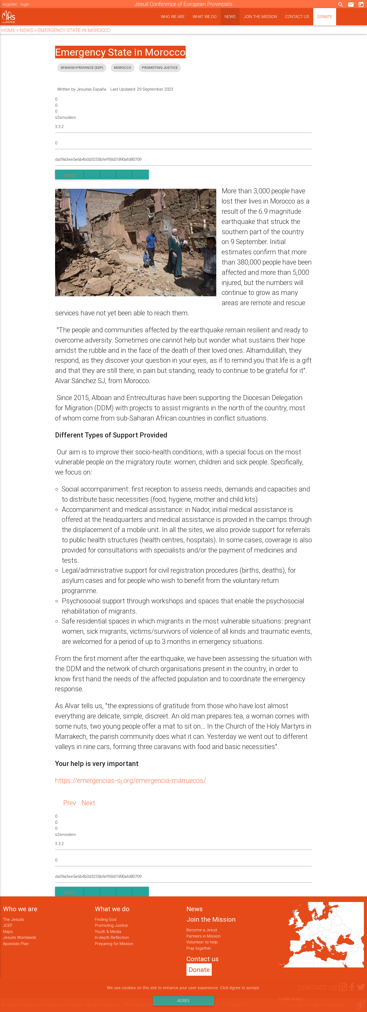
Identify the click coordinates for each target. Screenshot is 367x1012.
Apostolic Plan (15, 943)
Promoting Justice (111, 925)
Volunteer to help (202, 942)
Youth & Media (108, 931)
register (10, 4)
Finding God (105, 919)
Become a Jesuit (201, 929)
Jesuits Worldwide (19, 937)
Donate (324, 16)
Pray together (198, 948)
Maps (8, 931)
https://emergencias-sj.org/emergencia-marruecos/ (130, 780)
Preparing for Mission (114, 943)
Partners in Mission (203, 936)
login (25, 4)
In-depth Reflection (112, 937)
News (230, 16)
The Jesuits (13, 919)
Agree (183, 1000)
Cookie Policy (290, 998)
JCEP (7, 925)
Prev (69, 803)
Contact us (297, 16)
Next (88, 803)
